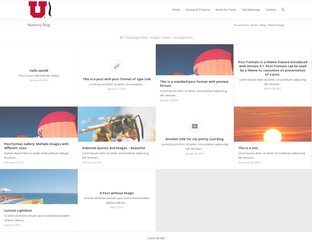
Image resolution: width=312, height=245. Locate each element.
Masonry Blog (39, 25)
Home (254, 25)
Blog (263, 25)
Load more (156, 238)
